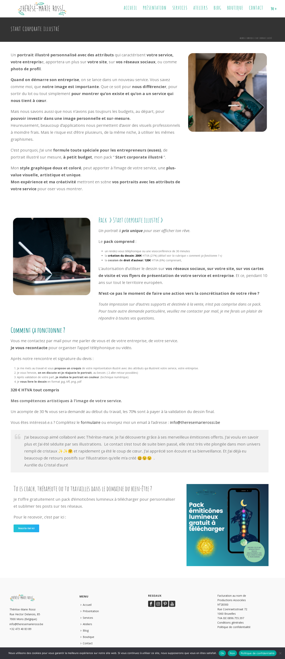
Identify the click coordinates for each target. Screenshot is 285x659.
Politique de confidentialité (233, 627)
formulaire (90, 422)
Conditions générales (230, 622)
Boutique (235, 8)
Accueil (130, 8)
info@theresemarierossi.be (195, 422)
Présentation (155, 8)
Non (232, 653)
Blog (217, 8)
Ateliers (200, 8)
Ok (222, 653)
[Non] (280, 653)
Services (179, 8)
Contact (256, 8)
